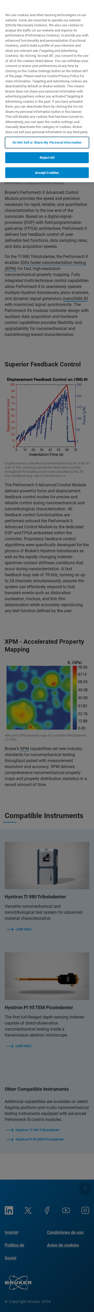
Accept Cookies (47, 173)
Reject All (47, 158)
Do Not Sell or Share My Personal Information (47, 142)
